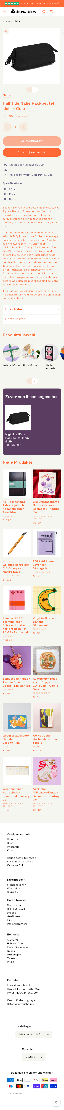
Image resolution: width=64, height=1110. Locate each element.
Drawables (17, 1093)
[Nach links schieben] (29, 89)
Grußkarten (14, 916)
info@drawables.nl (18, 985)
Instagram (13, 846)
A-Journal (13, 939)
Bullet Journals (50, 367)
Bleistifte (12, 892)
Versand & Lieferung (20, 861)
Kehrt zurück (15, 865)
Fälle (10, 920)
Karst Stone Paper (18, 947)
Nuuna (11, 950)
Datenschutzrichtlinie (20, 1003)
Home (6, 21)
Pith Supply (14, 954)
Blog (10, 843)
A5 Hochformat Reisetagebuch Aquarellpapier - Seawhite (14, 507)
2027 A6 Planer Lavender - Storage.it (44, 565)
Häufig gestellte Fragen (21, 857)
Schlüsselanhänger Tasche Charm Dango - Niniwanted (16, 682)
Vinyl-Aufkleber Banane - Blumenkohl (44, 622)
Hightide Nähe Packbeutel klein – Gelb (18, 438)
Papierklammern (17, 923)
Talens (11, 958)
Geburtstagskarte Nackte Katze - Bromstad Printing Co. (46, 507)
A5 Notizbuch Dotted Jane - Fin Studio (45, 739)
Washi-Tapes (15, 888)
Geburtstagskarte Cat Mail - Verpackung (16, 739)
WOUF (11, 962)
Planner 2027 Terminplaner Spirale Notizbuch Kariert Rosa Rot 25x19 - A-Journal (15, 625)
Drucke (11, 912)
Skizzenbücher (11, 367)
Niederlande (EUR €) (30, 1034)
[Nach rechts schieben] (35, 89)
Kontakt (12, 850)
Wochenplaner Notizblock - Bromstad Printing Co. (16, 794)
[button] (4, 12)
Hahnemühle (15, 943)
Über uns (13, 839)
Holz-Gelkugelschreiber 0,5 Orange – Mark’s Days (16, 566)
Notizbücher (30, 365)
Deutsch (30, 1057)
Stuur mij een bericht (32, 152)
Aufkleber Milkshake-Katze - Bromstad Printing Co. (46, 794)
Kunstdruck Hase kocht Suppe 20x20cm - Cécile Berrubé (45, 684)
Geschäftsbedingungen (22, 1000)
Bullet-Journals (16, 909)
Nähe (17, 21)
